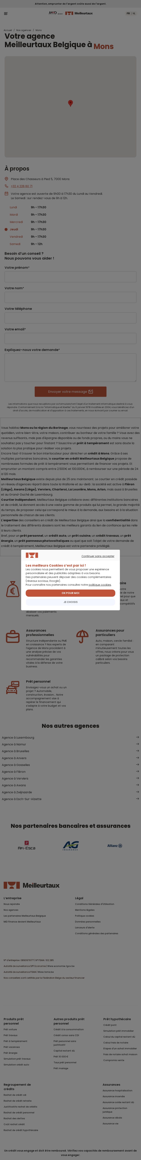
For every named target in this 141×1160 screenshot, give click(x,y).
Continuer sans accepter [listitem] (68, 560)
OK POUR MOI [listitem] (70, 593)
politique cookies (100, 585)
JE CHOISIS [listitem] (71, 602)
